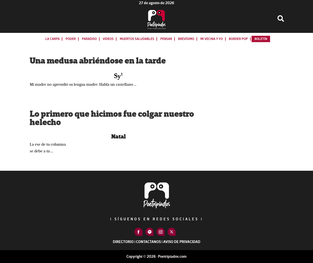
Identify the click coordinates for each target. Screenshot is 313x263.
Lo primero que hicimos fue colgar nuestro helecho (112, 118)
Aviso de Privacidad (181, 242)
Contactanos (148, 242)
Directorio (123, 242)
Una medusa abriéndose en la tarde (98, 61)
